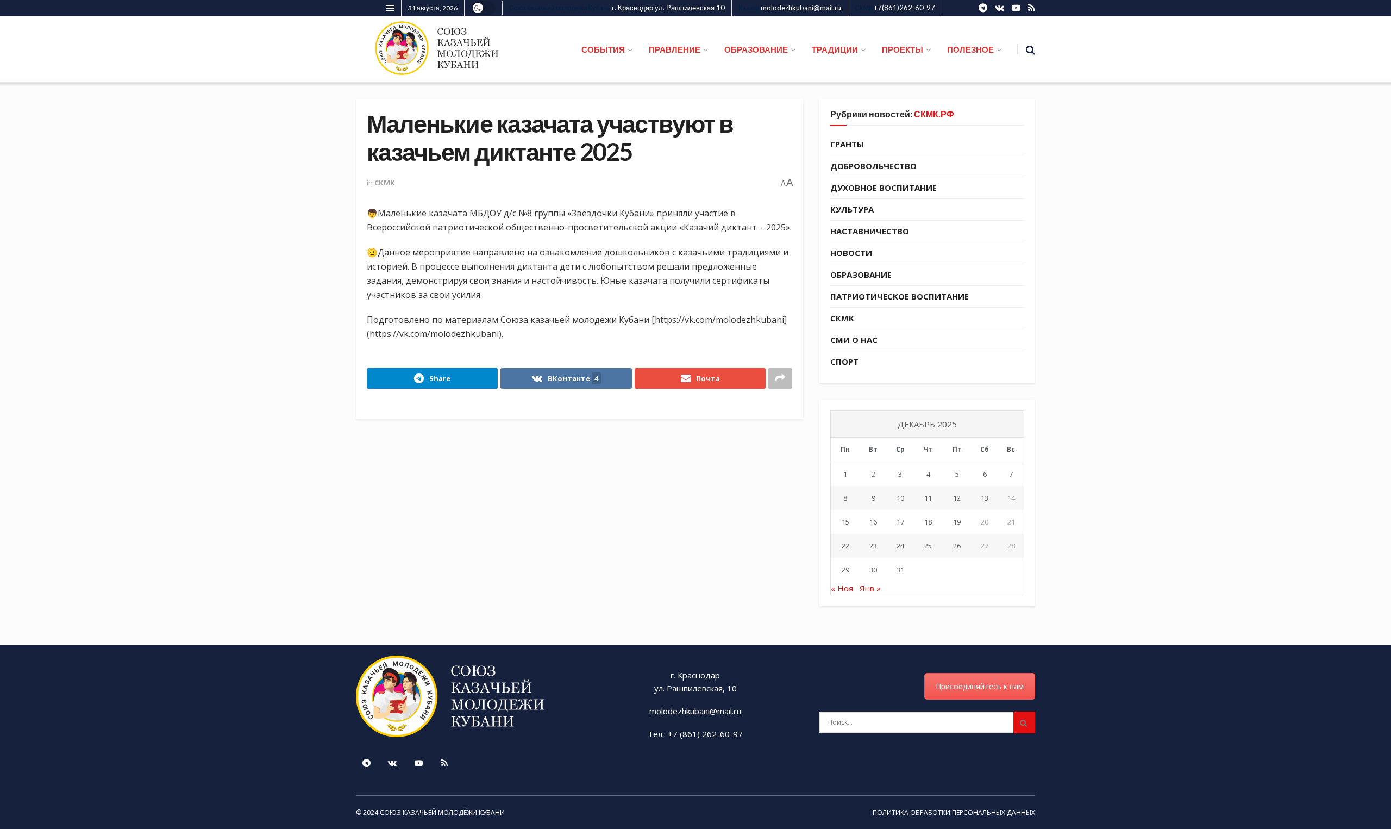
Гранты (847, 144)
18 (928, 522)
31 (900, 570)
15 (845, 522)
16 (873, 522)
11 (928, 498)
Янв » (870, 588)
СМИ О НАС (854, 339)
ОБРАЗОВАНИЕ (756, 49)
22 (845, 546)
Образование (861, 274)
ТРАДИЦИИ (835, 49)
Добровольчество (873, 165)
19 (957, 522)
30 (873, 570)
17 (900, 522)
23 (873, 546)
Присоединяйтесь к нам (980, 686)
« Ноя (842, 588)
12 (957, 498)
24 (900, 546)
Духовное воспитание (883, 187)
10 (900, 498)
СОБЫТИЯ (603, 49)
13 (984, 498)
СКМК (384, 183)
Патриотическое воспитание (899, 296)
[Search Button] (1024, 722)
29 (845, 570)
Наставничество (869, 231)
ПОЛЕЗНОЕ (970, 49)
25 (928, 546)
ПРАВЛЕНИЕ (674, 49)
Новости (851, 252)
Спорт (844, 361)
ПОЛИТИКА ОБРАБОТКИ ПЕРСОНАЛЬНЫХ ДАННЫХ (954, 812)
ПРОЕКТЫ (902, 49)
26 (957, 546)
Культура (852, 209)
